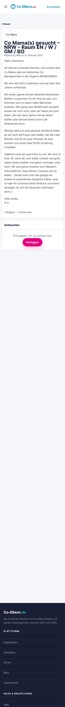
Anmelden (53, 7)
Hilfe (6, 704)
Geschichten (11, 682)
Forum (7, 662)
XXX (18, 55)
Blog (6, 672)
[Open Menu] (6, 6)
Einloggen (32, 242)
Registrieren (11, 642)
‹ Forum (5, 23)
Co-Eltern (11, 34)
